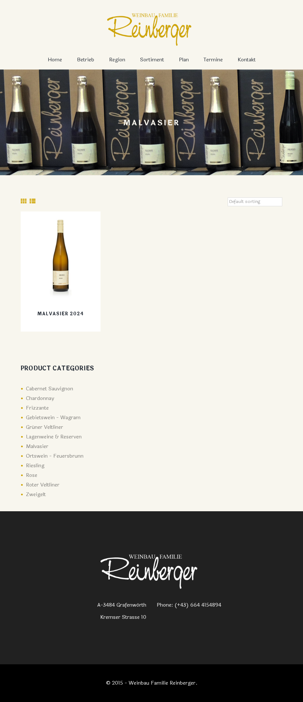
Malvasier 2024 (60, 314)
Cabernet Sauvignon (49, 389)
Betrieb (85, 60)
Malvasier (37, 446)
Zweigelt (36, 494)
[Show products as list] (32, 201)
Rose (31, 475)
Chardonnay (40, 398)
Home (55, 60)
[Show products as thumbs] (24, 201)
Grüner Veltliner (44, 427)
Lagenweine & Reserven (54, 437)
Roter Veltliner (42, 485)
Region (117, 60)
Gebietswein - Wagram (53, 417)
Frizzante (37, 408)
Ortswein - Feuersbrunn (55, 456)
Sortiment (152, 60)
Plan (184, 60)
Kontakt (247, 60)
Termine (213, 60)
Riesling (35, 465)
